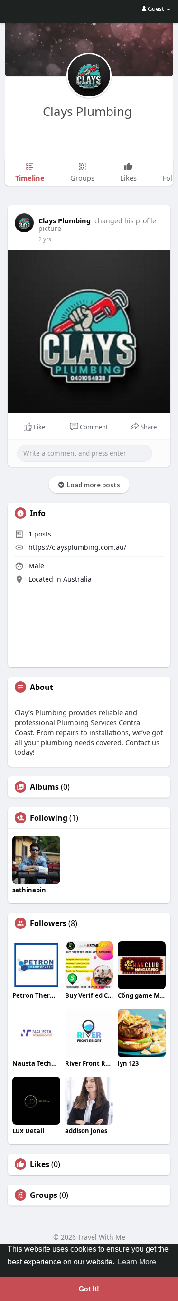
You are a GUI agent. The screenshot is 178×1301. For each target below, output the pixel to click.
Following (48, 818)
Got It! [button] (89, 1288)
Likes (39, 1164)
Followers (48, 923)
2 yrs (44, 239)
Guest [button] (156, 8)
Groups (43, 1195)
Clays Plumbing (89, 111)
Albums (44, 787)
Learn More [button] (137, 1262)
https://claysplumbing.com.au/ (77, 547)
